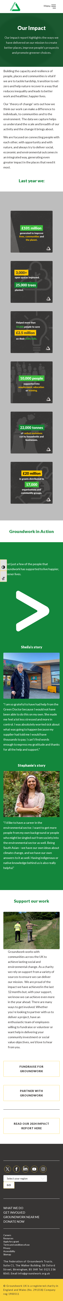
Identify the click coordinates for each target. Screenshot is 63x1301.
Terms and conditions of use (16, 1244)
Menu (47, 5)
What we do (13, 1208)
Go (9, 1185)
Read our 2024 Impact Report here (31, 1126)
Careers (7, 1235)
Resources (8, 1238)
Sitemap (7, 1254)
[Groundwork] (15, 6)
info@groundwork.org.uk (34, 1273)
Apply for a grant (11, 1241)
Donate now (13, 1221)
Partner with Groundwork (31, 1093)
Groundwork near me (21, 1217)
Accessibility (9, 1251)
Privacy (6, 1248)
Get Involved (14, 1212)
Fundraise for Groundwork (31, 1069)
